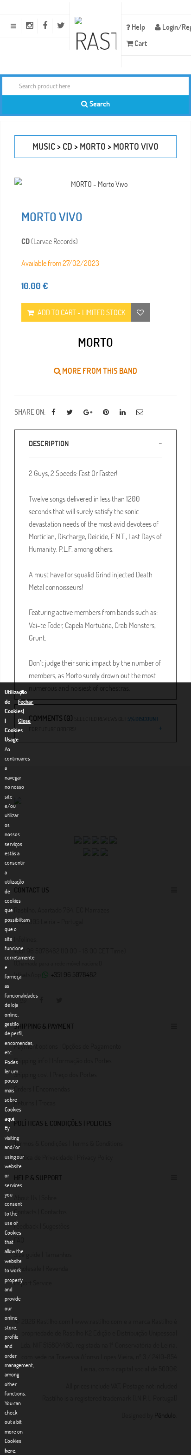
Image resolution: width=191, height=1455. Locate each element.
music (43, 146)
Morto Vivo (136, 146)
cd (67, 146)
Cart (140, 43)
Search (99, 103)
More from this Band (99, 370)
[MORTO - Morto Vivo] (95, 184)
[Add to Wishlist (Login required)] (140, 312)
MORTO (93, 146)
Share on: (29, 412)
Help (137, 27)
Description (49, 443)
